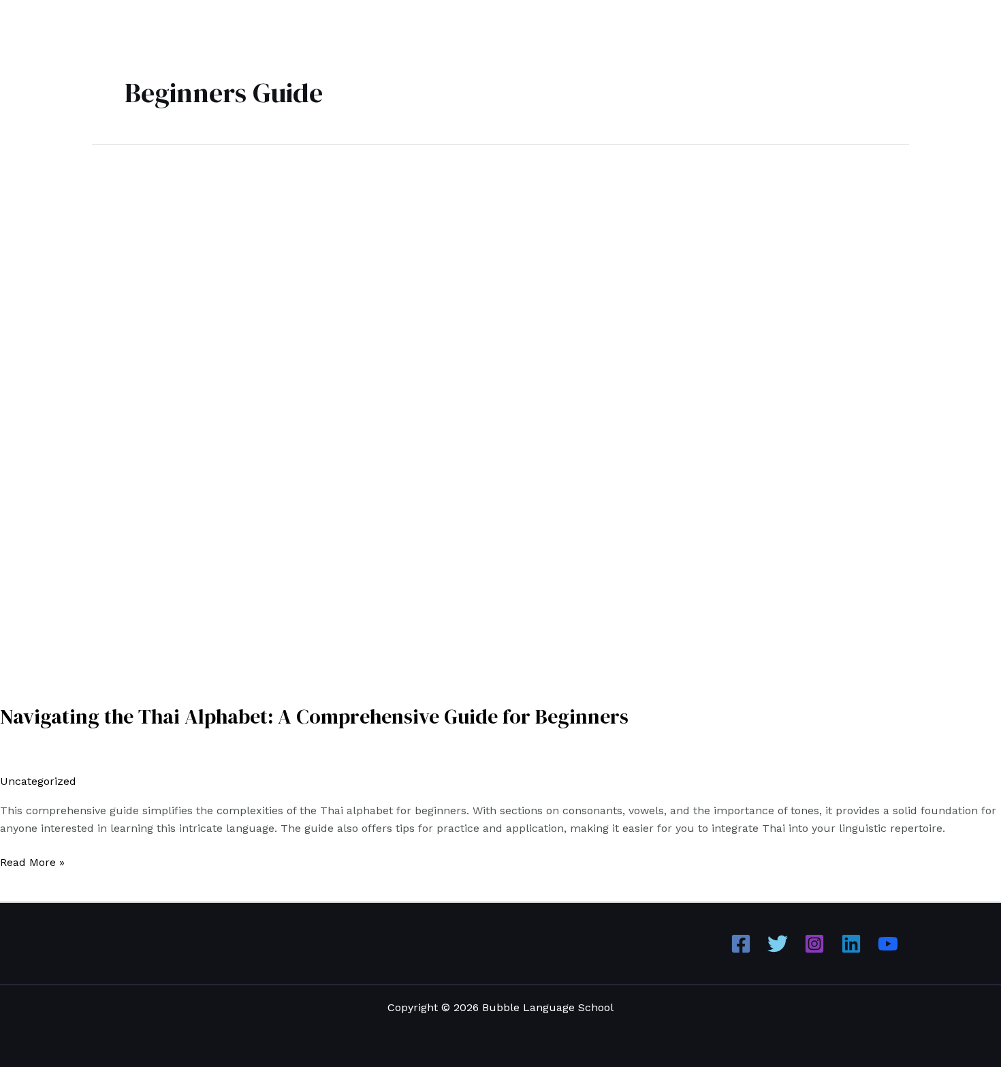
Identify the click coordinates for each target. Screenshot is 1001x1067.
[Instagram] (814, 943)
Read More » (32, 861)
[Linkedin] (851, 943)
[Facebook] (741, 943)
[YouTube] (888, 943)
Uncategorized (38, 781)
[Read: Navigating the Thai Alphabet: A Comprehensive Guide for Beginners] (348, 415)
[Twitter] (777, 943)
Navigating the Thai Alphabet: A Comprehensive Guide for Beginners (314, 716)
